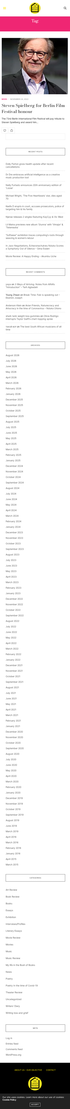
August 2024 (12, 488)
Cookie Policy (9, 1099)
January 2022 (13, 659)
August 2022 (12, 621)
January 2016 (13, 853)
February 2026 (13, 388)
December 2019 (14, 798)
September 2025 (15, 416)
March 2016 (12, 842)
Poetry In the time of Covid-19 (22, 985)
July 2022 (11, 626)
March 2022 (12, 648)
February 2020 (13, 787)
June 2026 (11, 366)
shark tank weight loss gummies (23, 316)
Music (9, 951)
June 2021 (11, 698)
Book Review (12, 896)
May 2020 (11, 770)
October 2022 (13, 609)
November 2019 (14, 803)
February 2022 (13, 654)
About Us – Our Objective (28, 1070)
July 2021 (11, 693)
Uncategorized (13, 999)
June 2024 (11, 499)
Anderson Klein (13, 305)
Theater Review (14, 992)
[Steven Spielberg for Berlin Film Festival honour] (35, 66)
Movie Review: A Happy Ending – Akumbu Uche (31, 256)
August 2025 (12, 421)
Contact (51, 1070)
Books (9, 903)
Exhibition (11, 917)
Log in (9, 1038)
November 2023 (14, 538)
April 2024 (11, 510)
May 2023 (11, 571)
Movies (9, 944)
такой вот (11, 326)
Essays (9, 910)
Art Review (11, 889)
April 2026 (11, 377)
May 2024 (11, 504)
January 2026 (13, 394)
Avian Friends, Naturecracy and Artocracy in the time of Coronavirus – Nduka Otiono (33, 307)
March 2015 (12, 864)
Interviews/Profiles (15, 924)
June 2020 (11, 764)
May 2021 (11, 704)
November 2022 (14, 604)
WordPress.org (13, 1054)
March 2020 (12, 781)
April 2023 (11, 576)
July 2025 (11, 427)
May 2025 (11, 438)
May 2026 (11, 371)
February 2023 (13, 587)
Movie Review (13, 937)
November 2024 (14, 471)
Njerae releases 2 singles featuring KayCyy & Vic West (34, 216)
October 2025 (13, 410)
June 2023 (11, 565)
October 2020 (13, 742)
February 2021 (13, 720)
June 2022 (11, 632)
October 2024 (13, 477)
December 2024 (14, 466)
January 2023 (13, 593)
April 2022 (11, 643)
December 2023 (14, 532)
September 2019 (15, 814)
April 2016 (11, 836)
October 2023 (13, 543)
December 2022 (14, 598)
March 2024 (12, 515)
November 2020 (14, 737)
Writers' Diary (13, 1006)
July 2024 (11, 493)
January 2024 (13, 526)
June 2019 (11, 825)
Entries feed (12, 1043)
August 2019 (12, 820)
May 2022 (11, 637)
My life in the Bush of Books (20, 965)
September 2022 (15, 615)
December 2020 (14, 731)
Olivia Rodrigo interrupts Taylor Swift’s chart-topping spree (32, 317)
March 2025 (12, 449)
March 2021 (12, 715)
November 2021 (14, 670)
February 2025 (13, 454)
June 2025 (11, 432)
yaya (8, 284)
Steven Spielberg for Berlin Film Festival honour (33, 108)
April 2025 (11, 443)
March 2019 (12, 831)
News (4, 99)
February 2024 (13, 521)
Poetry (9, 978)
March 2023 (12, 582)
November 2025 (14, 405)
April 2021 (11, 709)
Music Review (13, 958)
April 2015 (11, 859)
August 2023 (12, 554)
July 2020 (11, 759)
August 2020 (12, 753)
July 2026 (11, 360)
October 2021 (13, 676)
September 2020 (15, 748)
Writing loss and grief (17, 1012)
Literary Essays (14, 930)
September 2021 (14, 681)
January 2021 (13, 726)
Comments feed (14, 1049)
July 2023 (11, 560)
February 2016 (13, 848)
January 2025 (13, 460)
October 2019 (13, 809)
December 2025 (14, 399)
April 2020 (11, 776)
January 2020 (13, 792)
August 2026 (12, 355)
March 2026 (12, 382)
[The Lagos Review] (35, 8)
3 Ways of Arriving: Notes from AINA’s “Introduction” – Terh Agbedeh (30, 286)
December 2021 (14, 665)
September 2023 (15, 549)
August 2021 (12, 687)
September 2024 (15, 482)
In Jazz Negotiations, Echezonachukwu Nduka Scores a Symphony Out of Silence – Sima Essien (34, 247)
